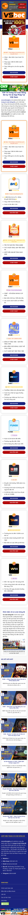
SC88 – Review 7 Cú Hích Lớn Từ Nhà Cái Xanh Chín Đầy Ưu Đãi (14, 734)
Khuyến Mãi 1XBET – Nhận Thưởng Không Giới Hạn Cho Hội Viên (14, 817)
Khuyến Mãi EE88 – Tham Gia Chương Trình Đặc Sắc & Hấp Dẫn (14, 789)
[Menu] (2, 22)
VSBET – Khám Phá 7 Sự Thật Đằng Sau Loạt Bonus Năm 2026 (14, 707)
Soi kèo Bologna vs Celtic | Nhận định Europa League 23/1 (14, 762)
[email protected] (12, 864)
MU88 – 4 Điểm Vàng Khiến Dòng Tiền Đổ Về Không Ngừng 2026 (14, 680)
